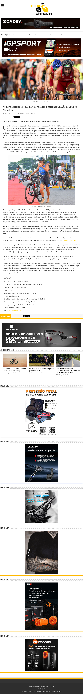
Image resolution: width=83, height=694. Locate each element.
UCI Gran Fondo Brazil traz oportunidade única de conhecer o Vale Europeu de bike (68, 371)
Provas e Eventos (30, 113)
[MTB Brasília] (41, 8)
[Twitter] (40, 688)
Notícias (9, 35)
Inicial (4, 35)
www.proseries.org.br (70, 240)
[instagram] (44, 688)
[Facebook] (38, 688)
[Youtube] (42, 688)
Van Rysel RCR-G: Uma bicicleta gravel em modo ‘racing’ (14, 370)
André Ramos (50, 686)
